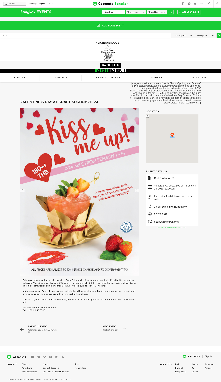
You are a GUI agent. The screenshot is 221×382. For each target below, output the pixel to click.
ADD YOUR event (113, 25)
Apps (45, 364)
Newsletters (80, 368)
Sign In (208, 356)
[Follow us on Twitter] (195, 4)
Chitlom (108, 58)
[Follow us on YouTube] (50, 357)
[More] (202, 4)
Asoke (108, 48)
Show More (109, 60)
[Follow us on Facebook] (183, 4)
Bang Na (108, 54)
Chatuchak (108, 56)
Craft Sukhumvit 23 (164, 178)
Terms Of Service (50, 379)
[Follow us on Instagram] (56, 357)
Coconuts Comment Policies (56, 372)
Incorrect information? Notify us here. (172, 227)
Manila (195, 372)
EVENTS (102, 70)
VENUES (119, 70)
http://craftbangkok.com (166, 221)
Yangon (208, 368)
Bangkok (179, 368)
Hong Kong (180, 372)
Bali (177, 364)
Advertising (27, 368)
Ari (108, 46)
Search (171, 12)
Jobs (77, 364)
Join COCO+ (194, 356)
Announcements (29, 372)
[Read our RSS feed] (62, 357)
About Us (26, 364)
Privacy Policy (65, 379)
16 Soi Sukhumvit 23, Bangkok (170, 206)
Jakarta (195, 364)
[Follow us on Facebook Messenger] (189, 4)
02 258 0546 (160, 214)
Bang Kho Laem (108, 52)
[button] (172, 135)
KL (193, 368)
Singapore (209, 364)
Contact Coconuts (51, 368)
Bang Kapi (108, 50)
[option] (79, 192)
